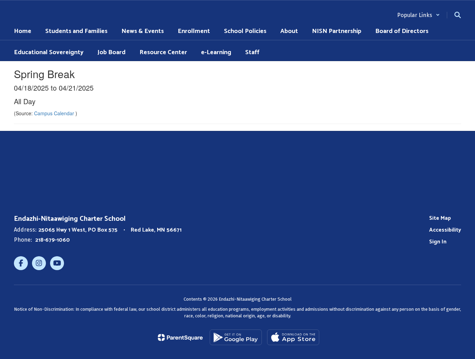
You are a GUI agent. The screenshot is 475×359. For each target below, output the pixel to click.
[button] (418, 15)
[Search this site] (457, 14)
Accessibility (445, 230)
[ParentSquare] (180, 337)
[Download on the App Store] (293, 337)
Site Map (440, 218)
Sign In (437, 242)
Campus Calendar (54, 113)
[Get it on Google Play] (236, 337)
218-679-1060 (52, 240)
